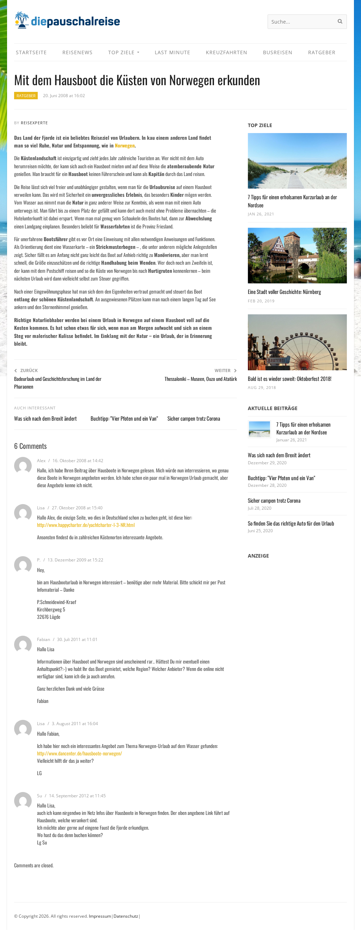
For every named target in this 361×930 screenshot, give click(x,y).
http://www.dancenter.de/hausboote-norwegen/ (79, 753)
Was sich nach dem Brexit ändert (45, 418)
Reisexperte (34, 122)
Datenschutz (126, 916)
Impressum (100, 916)
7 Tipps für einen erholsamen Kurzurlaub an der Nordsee (303, 428)
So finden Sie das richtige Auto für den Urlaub (291, 523)
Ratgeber (26, 95)
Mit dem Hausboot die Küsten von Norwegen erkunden (137, 79)
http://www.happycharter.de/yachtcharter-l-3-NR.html (86, 524)
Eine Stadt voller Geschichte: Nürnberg (284, 291)
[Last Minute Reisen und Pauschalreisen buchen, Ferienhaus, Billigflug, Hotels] (67, 22)
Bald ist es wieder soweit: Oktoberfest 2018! (289, 378)
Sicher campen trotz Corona (193, 418)
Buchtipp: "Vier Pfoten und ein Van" (124, 418)
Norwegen (125, 145)
